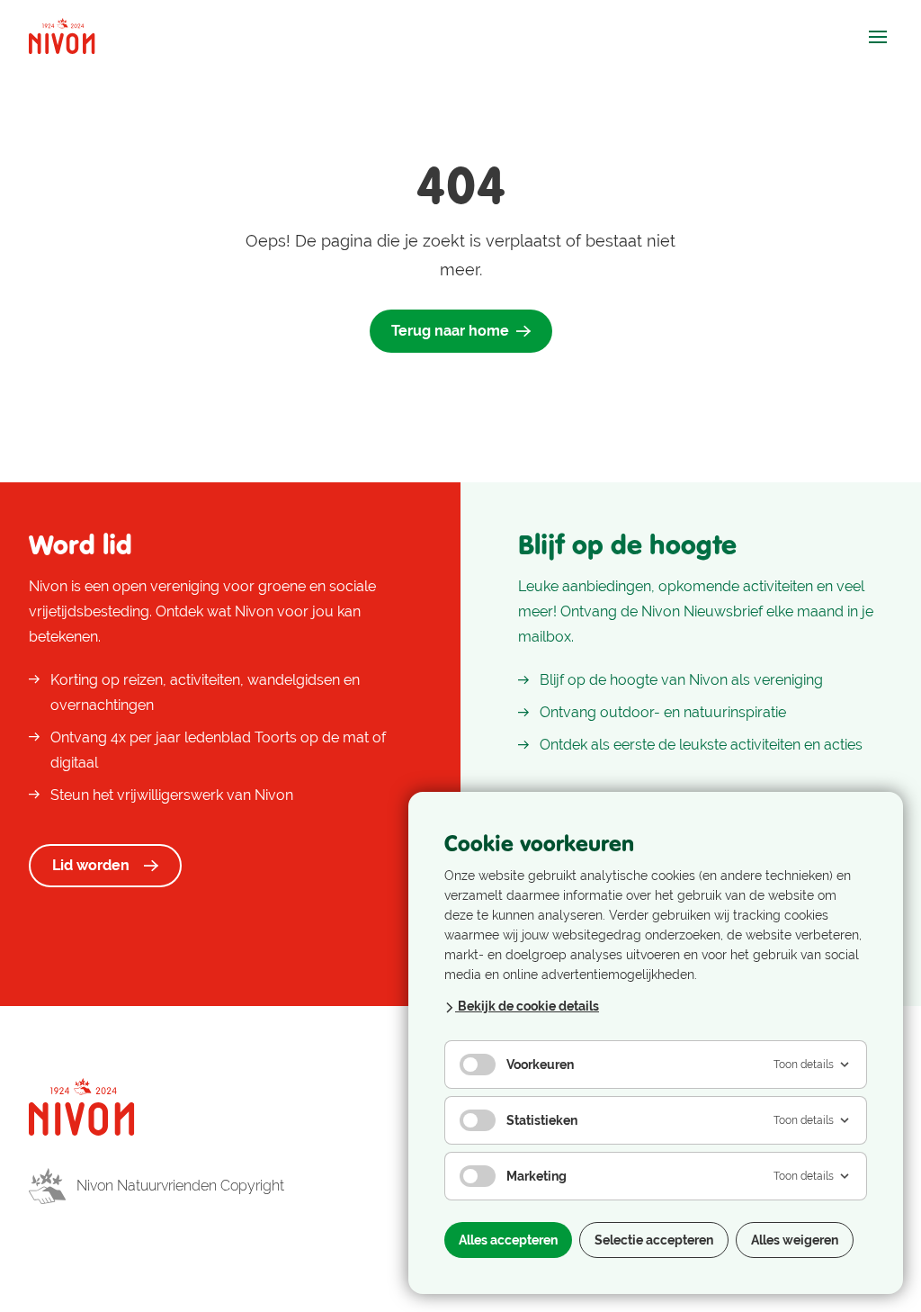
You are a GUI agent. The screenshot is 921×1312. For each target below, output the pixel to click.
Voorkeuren (540, 1064)
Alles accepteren (508, 1240)
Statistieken (541, 1120)
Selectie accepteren (654, 1240)
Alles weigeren (794, 1240)
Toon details (803, 1064)
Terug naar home (450, 330)
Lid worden (91, 865)
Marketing (536, 1176)
